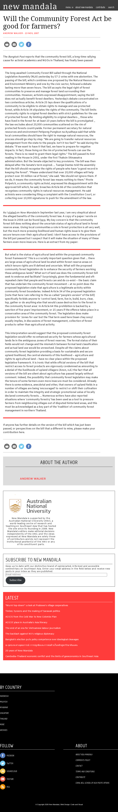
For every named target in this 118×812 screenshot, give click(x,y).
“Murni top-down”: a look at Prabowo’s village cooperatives (36, 605)
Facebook (10, 756)
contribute (100, 7)
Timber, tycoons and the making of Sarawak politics (32, 611)
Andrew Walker (13, 33)
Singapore (4, 713)
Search (111, 7)
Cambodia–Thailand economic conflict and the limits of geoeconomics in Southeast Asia (51, 656)
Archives (3, 730)
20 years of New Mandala (19, 651)
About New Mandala (84, 7)
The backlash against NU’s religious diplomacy (29, 634)
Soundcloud (11, 771)
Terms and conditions (85, 771)
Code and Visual (77, 804)
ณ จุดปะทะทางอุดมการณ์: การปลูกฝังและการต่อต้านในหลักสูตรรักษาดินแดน (41, 645)
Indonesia (4, 696)
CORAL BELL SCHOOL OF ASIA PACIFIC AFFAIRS (92, 783)
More (2, 724)
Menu (68, 7)
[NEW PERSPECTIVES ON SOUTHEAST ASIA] (30, 6)
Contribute (80, 777)
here (42, 220)
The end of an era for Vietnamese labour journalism (33, 628)
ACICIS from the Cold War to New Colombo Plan (31, 617)
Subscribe (15, 580)
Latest (12, 598)
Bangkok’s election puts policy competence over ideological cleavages (42, 639)
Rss (8, 787)
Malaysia (3, 702)
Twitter (9, 763)
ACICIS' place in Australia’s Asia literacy (26, 622)
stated (12, 212)
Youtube (10, 779)
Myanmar (4, 707)
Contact (79, 766)
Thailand (3, 719)
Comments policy (83, 760)
